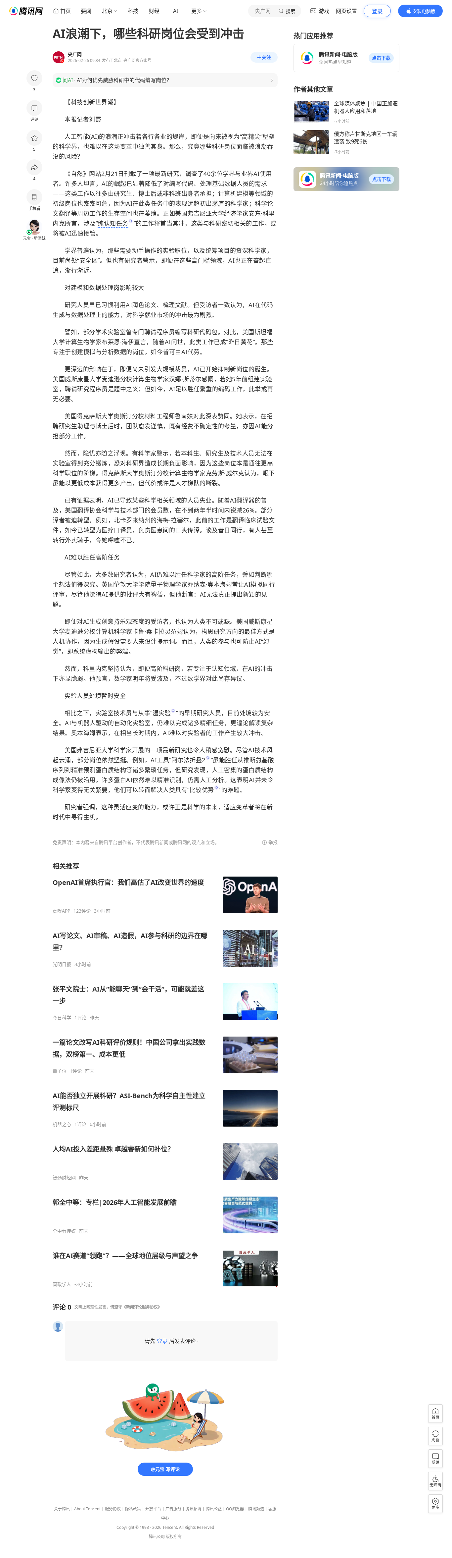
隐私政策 (133, 1509)
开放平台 (153, 1509)
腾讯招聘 (194, 1509)
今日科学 (62, 1017)
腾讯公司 (157, 1536)
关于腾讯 (62, 1509)
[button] (381, 58)
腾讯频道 (256, 1509)
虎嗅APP (61, 911)
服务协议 (113, 1509)
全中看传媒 (64, 1231)
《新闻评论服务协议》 (142, 1307)
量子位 (60, 1071)
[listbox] (165, 1074)
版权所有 (174, 1536)
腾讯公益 (214, 1509)
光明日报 (62, 964)
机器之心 (62, 1124)
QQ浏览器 (235, 1509)
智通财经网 (64, 1177)
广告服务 (173, 1509)
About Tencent (87, 1509)
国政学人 (62, 1284)
